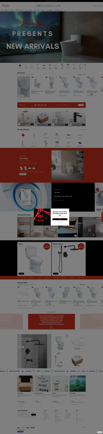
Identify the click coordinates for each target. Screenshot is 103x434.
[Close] (68, 210)
